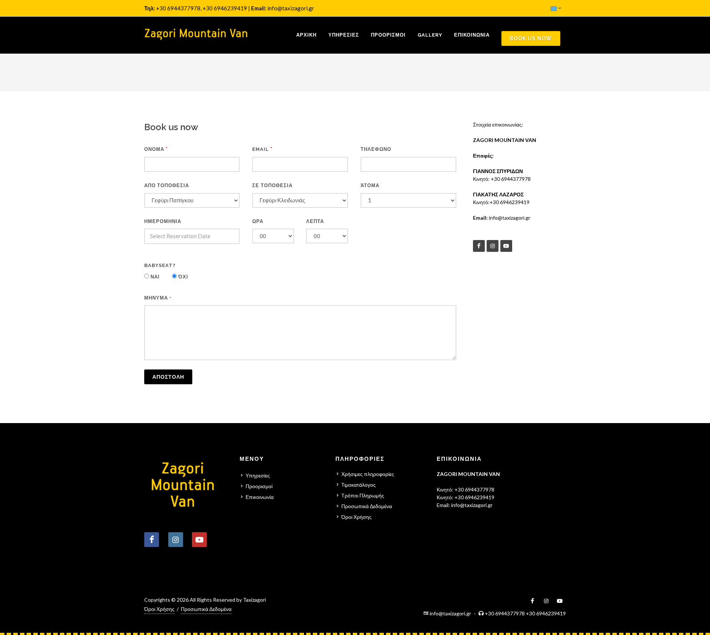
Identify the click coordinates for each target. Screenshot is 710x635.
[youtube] (506, 246)
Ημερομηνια (162, 221)
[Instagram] (492, 246)
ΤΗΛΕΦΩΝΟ (376, 149)
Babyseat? (160, 265)
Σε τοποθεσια (272, 185)
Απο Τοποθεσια (166, 185)
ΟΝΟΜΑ (156, 149)
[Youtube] (199, 539)
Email (262, 149)
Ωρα (257, 221)
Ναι (154, 277)
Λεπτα (315, 221)
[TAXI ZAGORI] (196, 35)
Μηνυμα (158, 298)
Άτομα (370, 185)
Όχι (182, 277)
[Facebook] (479, 246)
